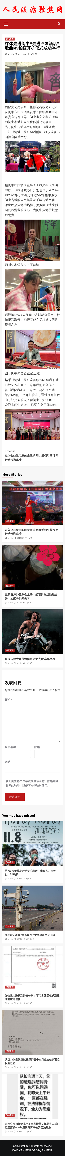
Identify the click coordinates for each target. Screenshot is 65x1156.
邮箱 (38, 747)
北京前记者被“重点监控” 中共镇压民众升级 (30, 935)
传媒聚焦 (10, 862)
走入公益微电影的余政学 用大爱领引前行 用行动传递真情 (32, 455)
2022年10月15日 (26, 54)
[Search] (59, 24)
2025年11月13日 (22, 1067)
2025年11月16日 (22, 878)
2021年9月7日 (21, 538)
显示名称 (11, 747)
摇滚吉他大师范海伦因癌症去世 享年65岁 (30, 659)
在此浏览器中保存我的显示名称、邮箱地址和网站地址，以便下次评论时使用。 (32, 783)
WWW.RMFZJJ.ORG (25, 1150)
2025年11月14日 (22, 1003)
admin (11, 54)
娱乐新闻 (10, 39)
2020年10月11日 (22, 602)
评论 (8, 699)
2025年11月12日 (22, 1131)
